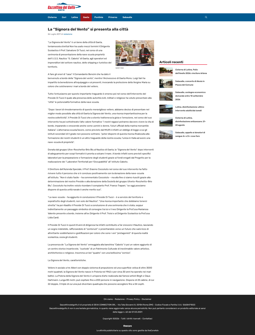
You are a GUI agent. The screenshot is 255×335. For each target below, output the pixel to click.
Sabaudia (127, 17)
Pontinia (98, 17)
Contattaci (147, 318)
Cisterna (52, 17)
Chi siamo (108, 299)
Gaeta (86, 17)
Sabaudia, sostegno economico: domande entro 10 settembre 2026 (190, 96)
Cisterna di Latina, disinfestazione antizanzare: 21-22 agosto (190, 121)
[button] (206, 17)
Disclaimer (146, 299)
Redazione (120, 299)
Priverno (112, 17)
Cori (64, 17)
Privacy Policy (133, 299)
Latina (74, 17)
